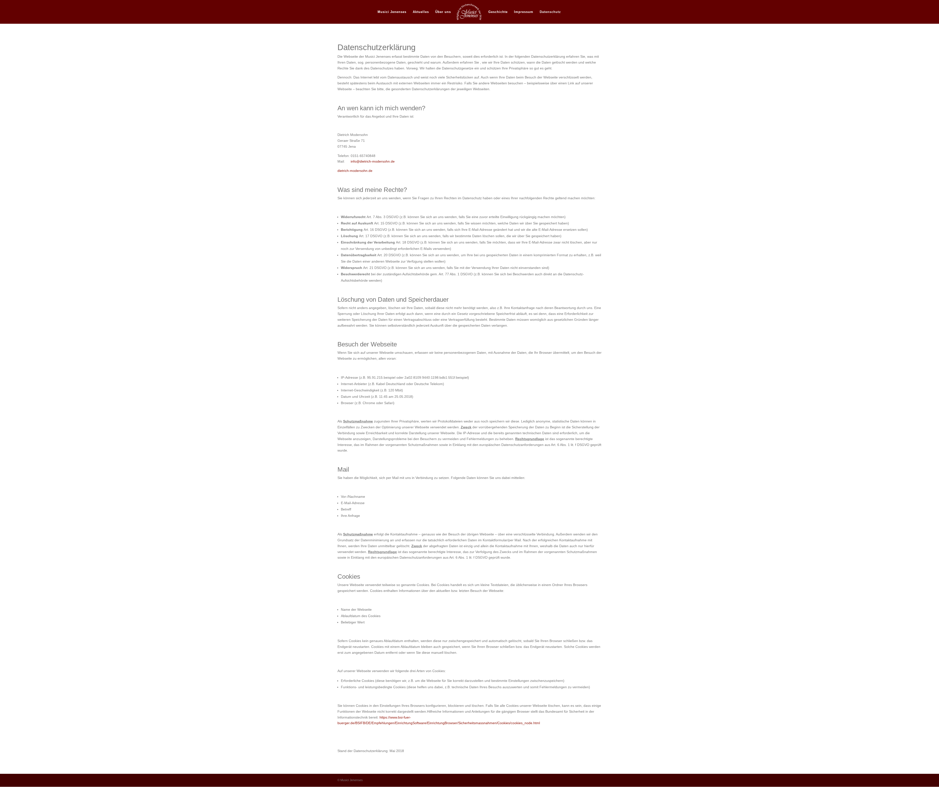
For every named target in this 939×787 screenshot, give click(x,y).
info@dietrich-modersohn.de (372, 161)
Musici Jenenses (392, 12)
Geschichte (498, 12)
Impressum (523, 12)
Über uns (443, 12)
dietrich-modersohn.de (354, 171)
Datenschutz (550, 12)
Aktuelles (421, 12)
